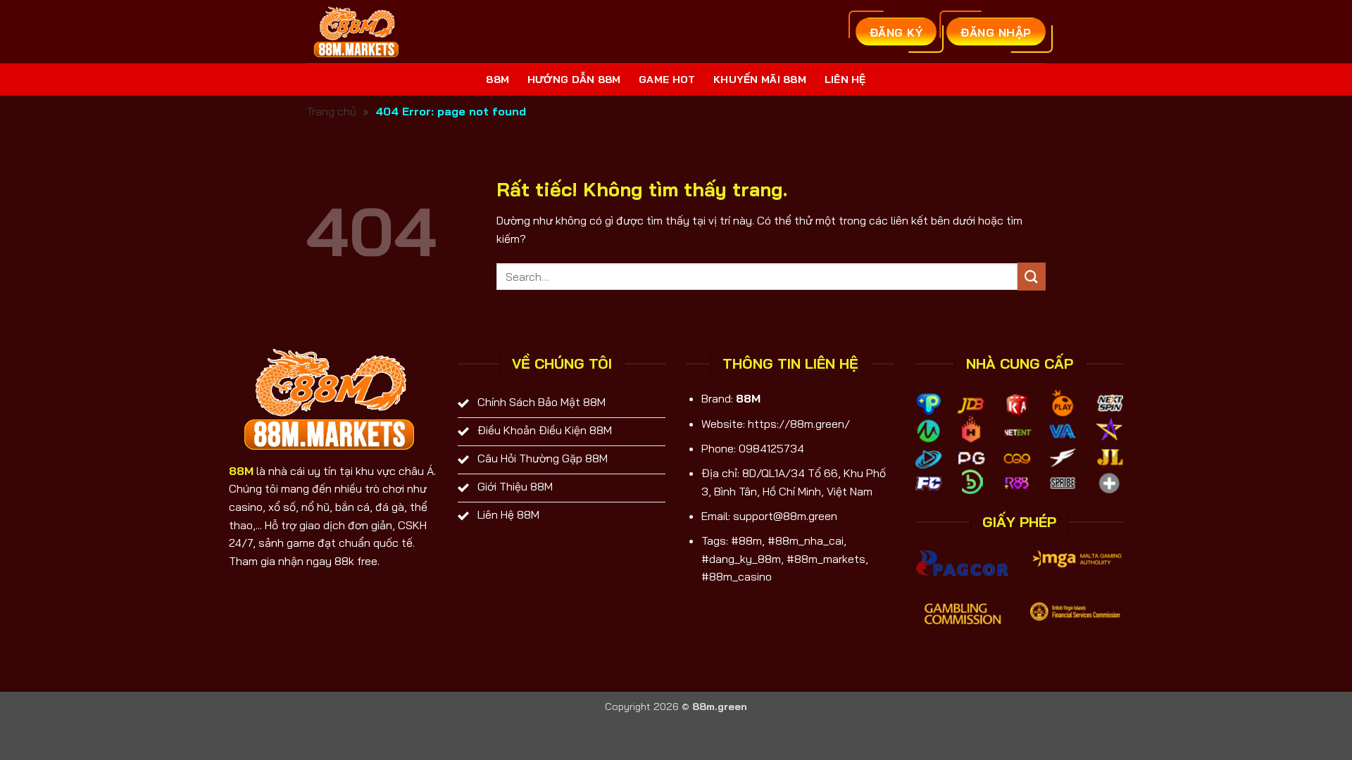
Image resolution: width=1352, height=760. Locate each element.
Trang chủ (331, 111)
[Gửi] (1032, 276)
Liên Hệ (845, 79)
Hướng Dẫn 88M (574, 79)
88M (497, 79)
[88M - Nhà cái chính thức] (358, 32)
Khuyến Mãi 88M (759, 79)
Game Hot (667, 79)
